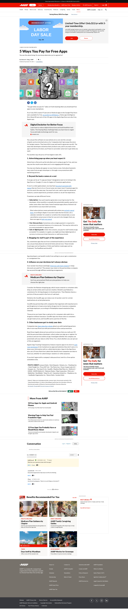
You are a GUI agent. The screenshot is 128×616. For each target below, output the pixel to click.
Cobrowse (44, 605)
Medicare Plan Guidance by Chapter (47, 277)
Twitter (32, 103)
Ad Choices (22, 605)
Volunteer (51, 573)
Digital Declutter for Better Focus (46, 124)
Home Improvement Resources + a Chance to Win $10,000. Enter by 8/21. (62, 1)
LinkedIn (36, 103)
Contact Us (67, 564)
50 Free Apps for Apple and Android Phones (42, 404)
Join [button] (33, 5)
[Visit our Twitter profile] (97, 600)
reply (29, 465)
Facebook (29, 103)
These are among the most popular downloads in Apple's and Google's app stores (43, 432)
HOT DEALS (85, 500)
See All (74, 497)
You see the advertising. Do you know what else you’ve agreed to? (41, 55)
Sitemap (22, 600)
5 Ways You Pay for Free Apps (28, 47)
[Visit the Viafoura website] (55, 489)
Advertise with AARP (84, 564)
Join (72, 38)
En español (39, 61)
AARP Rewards (53, 581)
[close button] (106, 20)
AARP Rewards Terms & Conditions (29, 603)
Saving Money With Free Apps (58, 14)
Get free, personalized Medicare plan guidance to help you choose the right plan (49, 281)
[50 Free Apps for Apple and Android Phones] (69, 406)
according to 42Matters (51, 115)
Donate (51, 569)
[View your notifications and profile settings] (78, 455)
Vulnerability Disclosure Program (63, 603)
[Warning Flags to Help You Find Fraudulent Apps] (69, 418)
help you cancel (47, 219)
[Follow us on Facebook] (92, 600)
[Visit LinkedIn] (106, 600)
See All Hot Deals (85, 508)
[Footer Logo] (31, 564)
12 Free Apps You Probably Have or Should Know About (42, 428)
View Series (74, 14)
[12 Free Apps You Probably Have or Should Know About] (69, 430)
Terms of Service (43, 600)
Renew (86, 38)
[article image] (100, 10)
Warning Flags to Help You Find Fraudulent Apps (40, 416)
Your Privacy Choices (33, 605)
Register (96, 5)
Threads (35, 386)
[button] (106, 9)
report (75, 475)
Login (103, 5)
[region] (53, 467)
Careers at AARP (83, 569)
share (76, 465)
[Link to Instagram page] (101, 600)
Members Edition (76, 5)
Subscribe (94, 234)
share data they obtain (45, 326)
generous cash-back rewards (59, 266)
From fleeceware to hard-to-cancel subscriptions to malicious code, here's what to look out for (43, 420)
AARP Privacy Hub (31, 600)
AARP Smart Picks (65, 5)
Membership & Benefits (53, 5)
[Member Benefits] (23, 497)
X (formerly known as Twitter (46, 386)
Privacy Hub (94, 243)
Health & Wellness (36, 275)
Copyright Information (46, 603)
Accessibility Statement (56, 600)
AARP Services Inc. (83, 581)
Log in (63, 443)
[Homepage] (24, 5)
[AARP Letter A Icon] (26, 277)
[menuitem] (21, 10)
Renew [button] (40, 5)
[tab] (32, 455)
